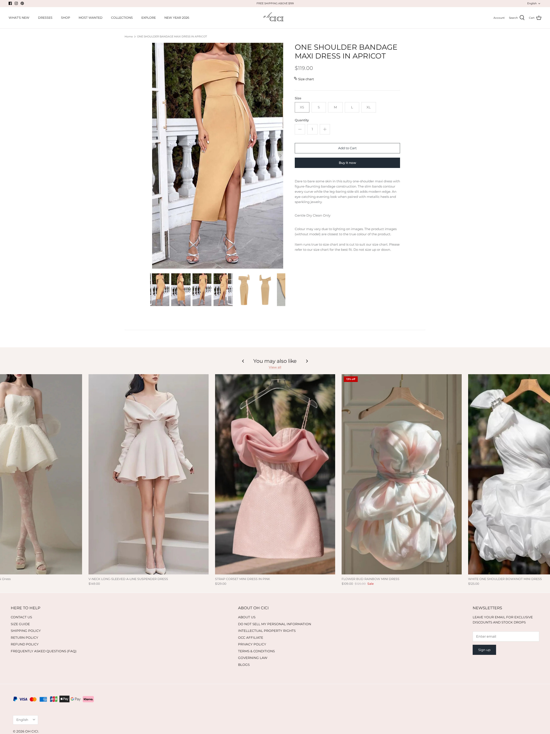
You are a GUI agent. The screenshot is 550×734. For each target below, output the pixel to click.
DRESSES (45, 18)
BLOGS (244, 665)
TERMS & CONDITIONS (256, 651)
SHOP (65, 18)
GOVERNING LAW (252, 658)
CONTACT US (21, 617)
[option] (217, 156)
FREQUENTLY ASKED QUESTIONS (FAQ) (43, 651)
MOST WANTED (90, 18)
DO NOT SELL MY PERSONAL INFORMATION (274, 624)
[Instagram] (16, 3)
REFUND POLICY (25, 644)
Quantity (302, 120)
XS (302, 107)
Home (129, 36)
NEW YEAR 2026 (176, 18)
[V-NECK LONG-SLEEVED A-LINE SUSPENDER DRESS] (149, 474)
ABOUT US (246, 617)
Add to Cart (347, 148)
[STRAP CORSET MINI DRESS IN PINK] (275, 474)
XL (369, 107)
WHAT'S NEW (19, 18)
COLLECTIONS (122, 18)
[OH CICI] (275, 17)
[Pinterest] (22, 3)
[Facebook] (10, 3)
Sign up (484, 650)
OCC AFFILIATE (250, 638)
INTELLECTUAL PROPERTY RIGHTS (267, 631)
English (532, 3)
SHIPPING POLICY (26, 631)
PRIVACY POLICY (252, 644)
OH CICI (31, 731)
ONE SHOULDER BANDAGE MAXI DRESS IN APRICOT (172, 36)
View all (275, 367)
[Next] (280, 155)
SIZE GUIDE (20, 624)
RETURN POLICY (24, 638)
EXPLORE (148, 18)
